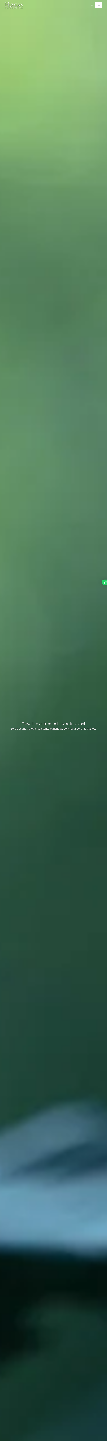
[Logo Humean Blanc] (14, 2)
